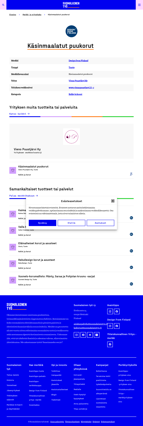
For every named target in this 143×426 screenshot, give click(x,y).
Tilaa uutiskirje (80, 409)
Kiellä (71, 223)
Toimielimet (12, 385)
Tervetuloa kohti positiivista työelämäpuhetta (103, 380)
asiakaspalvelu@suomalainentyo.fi (88, 324)
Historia (10, 380)
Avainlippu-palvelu (37, 376)
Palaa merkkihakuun (21, 196)
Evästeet (96, 422)
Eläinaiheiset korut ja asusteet (37, 243)
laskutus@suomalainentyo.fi (88, 328)
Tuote (72, 67)
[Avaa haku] (3, 5)
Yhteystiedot (79, 384)
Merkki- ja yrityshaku (32, 14)
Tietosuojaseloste (72, 422)
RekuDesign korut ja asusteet (36, 259)
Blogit (54, 394)
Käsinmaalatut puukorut (33, 166)
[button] (112, 201)
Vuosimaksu (34, 405)
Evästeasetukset (108, 422)
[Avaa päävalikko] (139, 5)
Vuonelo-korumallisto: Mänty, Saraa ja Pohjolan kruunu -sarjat (56, 276)
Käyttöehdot (86, 422)
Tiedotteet (55, 400)
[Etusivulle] (71, 5)
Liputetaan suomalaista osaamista (101, 402)
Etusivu (12, 14)
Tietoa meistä (13, 375)
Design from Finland (78, 60)
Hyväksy (42, 223)
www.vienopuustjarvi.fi (80, 87)
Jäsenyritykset (13, 390)
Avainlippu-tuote (36, 371)
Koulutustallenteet (59, 389)
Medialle (77, 389)
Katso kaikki (17, 114)
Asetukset (100, 223)
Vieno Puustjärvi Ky (78, 80)
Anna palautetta (81, 403)
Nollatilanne (101, 371)
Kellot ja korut (75, 94)
